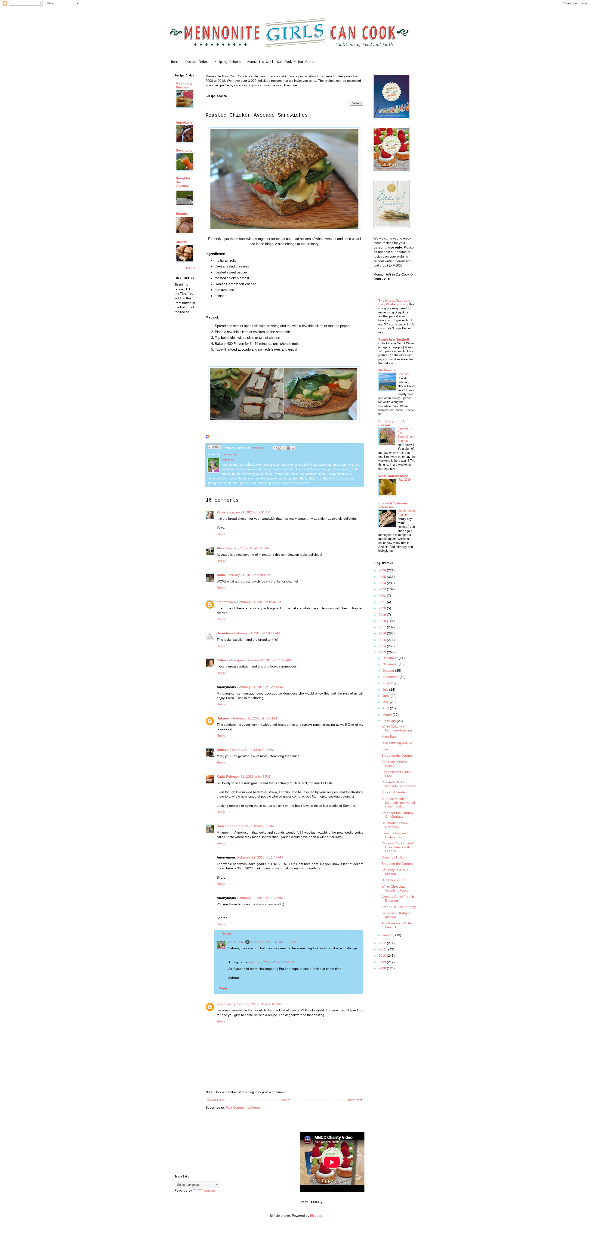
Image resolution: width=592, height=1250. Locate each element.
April (386, 708)
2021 (383, 602)
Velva (221, 512)
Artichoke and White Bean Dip (396, 925)
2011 (382, 949)
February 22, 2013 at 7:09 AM (252, 826)
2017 (383, 627)
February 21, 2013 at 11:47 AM (268, 660)
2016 (383, 633)
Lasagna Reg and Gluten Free (395, 835)
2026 (383, 570)
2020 (383, 608)
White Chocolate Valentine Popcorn (397, 888)
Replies (227, 933)
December (390, 658)
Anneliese (236, 942)
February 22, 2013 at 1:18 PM (259, 1004)
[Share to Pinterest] (293, 448)
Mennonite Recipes (184, 85)
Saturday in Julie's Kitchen (395, 872)
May (386, 702)
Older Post (354, 1100)
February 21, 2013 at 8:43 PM (248, 776)
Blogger (315, 1215)
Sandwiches (229, 454)
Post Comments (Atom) (243, 1107)
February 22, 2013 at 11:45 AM (260, 857)
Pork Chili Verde (393, 792)
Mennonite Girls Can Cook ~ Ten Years (280, 62)
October (388, 670)
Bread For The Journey (399, 907)
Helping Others (227, 62)
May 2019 (405, 479)
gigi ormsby (226, 1004)
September (391, 677)
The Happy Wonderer (395, 300)
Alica (221, 548)
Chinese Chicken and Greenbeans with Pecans (397, 847)
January (388, 935)
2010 (383, 955)
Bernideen (225, 633)
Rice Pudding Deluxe (397, 743)
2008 (383, 968)
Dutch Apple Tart (394, 880)
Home (175, 62)
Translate (209, 1190)
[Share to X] (284, 448)
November (390, 664)
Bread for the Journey (397, 755)
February (404, 374)
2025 (383, 577)
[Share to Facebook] (288, 448)
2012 (383, 943)
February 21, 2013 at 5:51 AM (248, 512)
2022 (383, 596)
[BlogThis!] (280, 448)
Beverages (184, 150)
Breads (181, 213)
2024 (383, 583)
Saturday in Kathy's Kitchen (396, 915)
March (387, 714)
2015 (383, 640)
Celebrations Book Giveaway (395, 825)
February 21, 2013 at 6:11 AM (248, 548)
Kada (221, 776)
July (385, 689)
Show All (190, 268)
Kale (385, 749)
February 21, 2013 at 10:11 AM (257, 633)
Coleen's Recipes (230, 660)
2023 (383, 589)
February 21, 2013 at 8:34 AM (259, 602)
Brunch (181, 242)
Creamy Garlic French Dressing (398, 898)
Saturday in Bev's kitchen (394, 764)
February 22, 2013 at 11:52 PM (271, 962)
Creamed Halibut (394, 857)
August (388, 683)
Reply (221, 534)
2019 (383, 614)
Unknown (224, 718)
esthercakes (226, 602)
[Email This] (275, 448)
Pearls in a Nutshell (393, 339)
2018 (383, 621)
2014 (383, 646)
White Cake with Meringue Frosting (397, 728)
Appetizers (184, 122)
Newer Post (215, 1100)
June (386, 696)
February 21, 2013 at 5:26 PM (252, 750)
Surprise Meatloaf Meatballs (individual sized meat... (398, 802)
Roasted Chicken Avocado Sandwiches (399, 784)
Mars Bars (389, 736)
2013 (383, 652)
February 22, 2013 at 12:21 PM (274, 942)
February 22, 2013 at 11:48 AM (260, 898)
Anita (221, 575)
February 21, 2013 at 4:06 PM (255, 718)
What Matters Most (393, 476)
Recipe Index (196, 62)
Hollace (222, 750)
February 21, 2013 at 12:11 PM (260, 687)
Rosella (222, 826)
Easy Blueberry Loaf (392, 304)
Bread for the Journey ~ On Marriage (399, 815)
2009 (383, 962)
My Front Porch (390, 370)
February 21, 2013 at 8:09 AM (248, 575)
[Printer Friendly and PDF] (214, 447)
